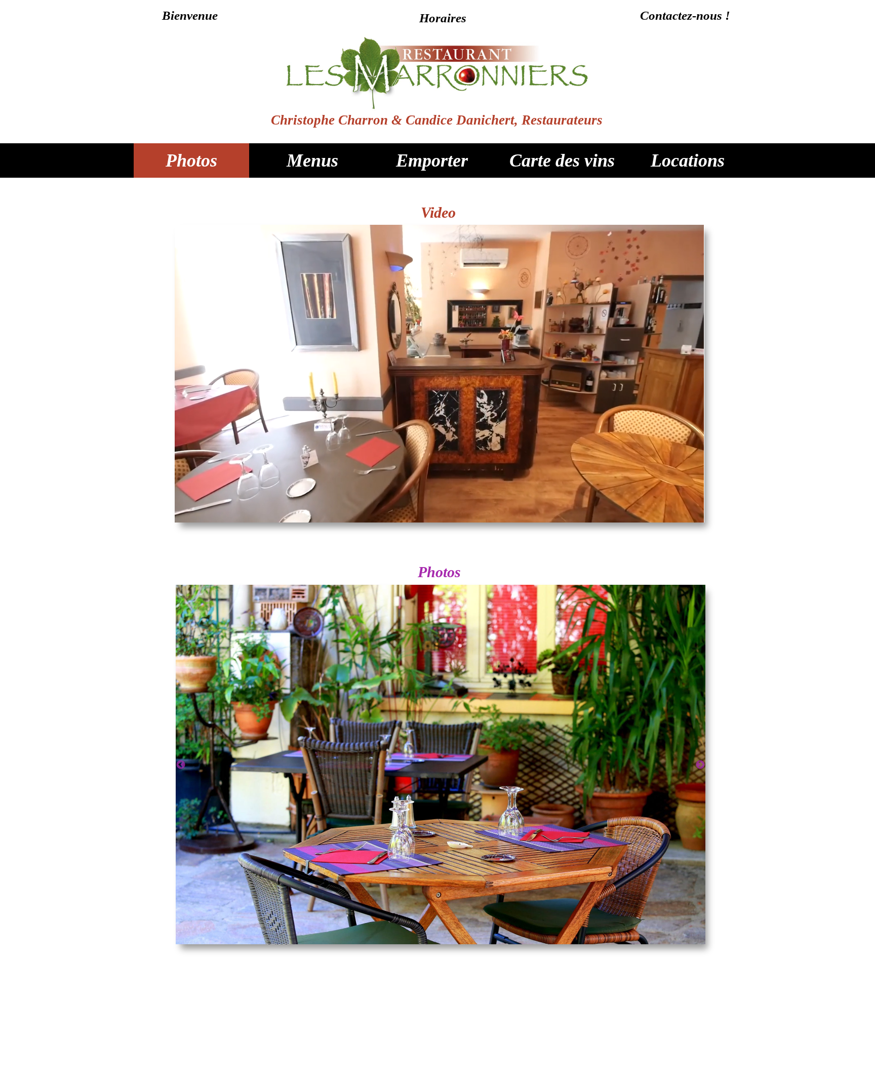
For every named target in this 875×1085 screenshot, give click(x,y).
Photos (191, 160)
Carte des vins (562, 160)
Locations (688, 160)
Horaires (442, 18)
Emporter (432, 160)
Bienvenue (190, 15)
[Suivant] (700, 764)
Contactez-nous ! (685, 15)
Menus (312, 160)
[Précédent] (181, 764)
